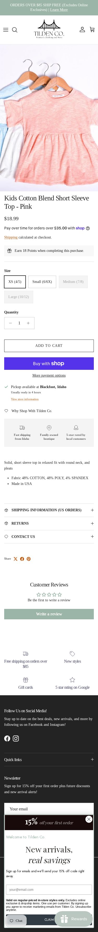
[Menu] (5, 29)
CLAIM (49, 919)
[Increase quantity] (29, 323)
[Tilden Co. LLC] (49, 29)
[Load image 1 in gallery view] (49, 117)
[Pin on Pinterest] (29, 559)
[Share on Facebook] (22, 559)
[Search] (17, 29)
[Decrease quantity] (9, 323)
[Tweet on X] (16, 559)
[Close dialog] (89, 819)
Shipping (11, 237)
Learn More (59, 10)
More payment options (49, 375)
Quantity (11, 312)
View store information (25, 399)
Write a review (49, 614)
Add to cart (49, 346)
